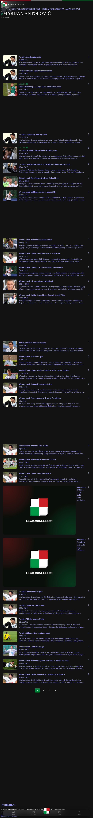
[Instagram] (9, 805)
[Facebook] (2, 805)
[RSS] (15, 805)
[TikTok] (13, 805)
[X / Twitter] (4, 805)
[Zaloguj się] (2, 14)
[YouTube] (6, 805)
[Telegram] (11, 805)
